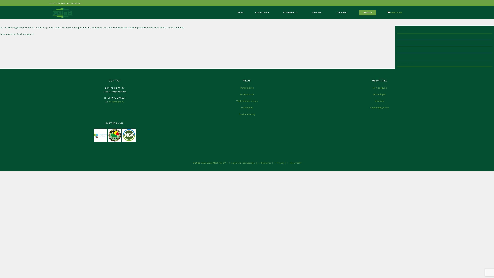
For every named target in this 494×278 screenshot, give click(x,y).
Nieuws (402, 56)
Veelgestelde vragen (247, 101)
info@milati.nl (116, 101)
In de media (405, 50)
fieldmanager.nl (25, 34)
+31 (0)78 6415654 (115, 98)
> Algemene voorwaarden (242, 163)
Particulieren (247, 87)
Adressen (379, 101)
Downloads (247, 107)
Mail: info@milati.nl (74, 3)
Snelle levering (247, 114)
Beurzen (403, 36)
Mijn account (379, 87)
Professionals (247, 94)
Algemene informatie (410, 30)
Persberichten (406, 63)
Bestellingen (379, 94)
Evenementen (406, 43)
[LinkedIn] (119, 111)
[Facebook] (110, 111)
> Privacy (279, 163)
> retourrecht (294, 163)
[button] (431, 12)
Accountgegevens (379, 107)
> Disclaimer (264, 163)
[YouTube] (114, 111)
